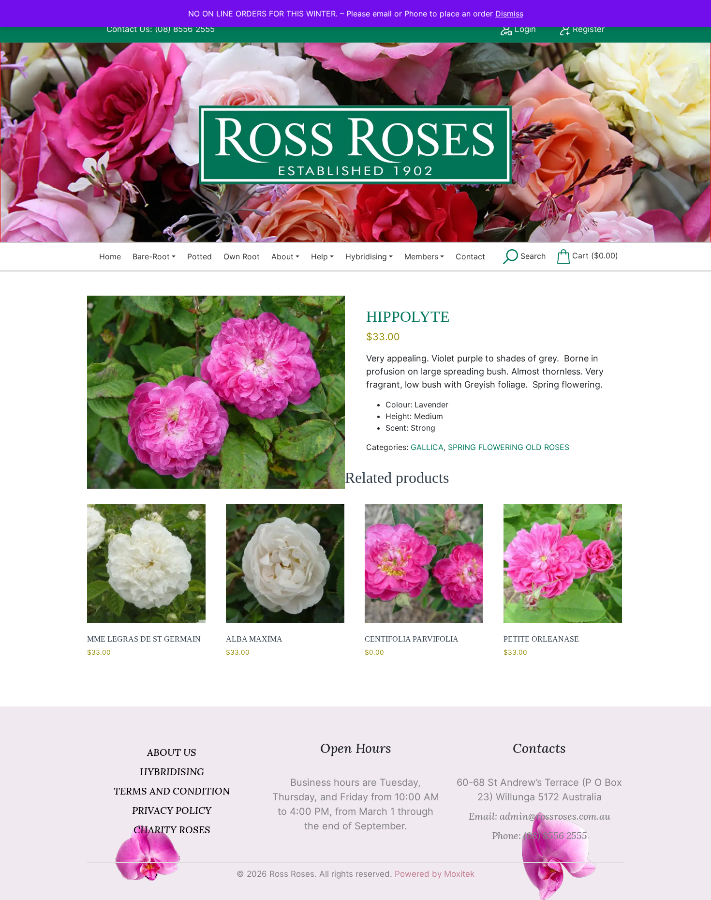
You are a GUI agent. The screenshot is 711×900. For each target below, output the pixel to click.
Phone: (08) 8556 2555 (539, 835)
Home (110, 256)
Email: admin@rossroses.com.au (539, 816)
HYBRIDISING (172, 771)
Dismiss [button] (509, 13)
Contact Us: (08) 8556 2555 (160, 29)
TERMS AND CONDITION (172, 791)
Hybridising (366, 256)
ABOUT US (171, 752)
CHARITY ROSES (171, 830)
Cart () (594, 255)
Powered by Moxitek (434, 874)
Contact (470, 256)
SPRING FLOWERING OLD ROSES (508, 447)
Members (421, 256)
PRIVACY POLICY (171, 810)
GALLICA (427, 447)
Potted (199, 256)
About (282, 256)
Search (532, 256)
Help (319, 256)
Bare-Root (151, 256)
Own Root (241, 256)
